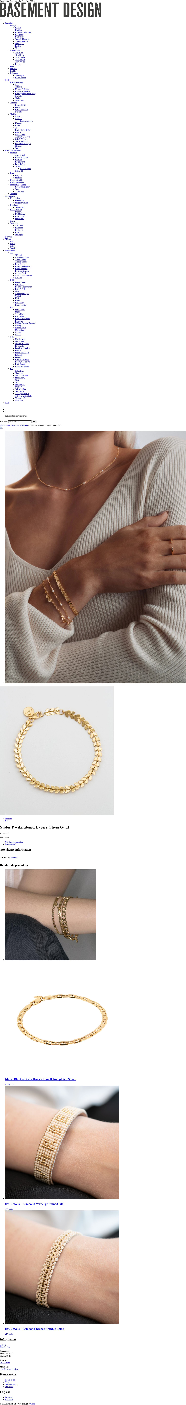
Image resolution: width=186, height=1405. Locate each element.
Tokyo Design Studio (23, 396)
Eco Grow (19, 284)
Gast (17, 291)
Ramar (17, 64)
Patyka (18, 350)
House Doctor (20, 305)
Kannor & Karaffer (22, 91)
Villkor (8, 1382)
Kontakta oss (10, 1380)
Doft (12, 173)
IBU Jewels (20, 309)
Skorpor (18, 146)
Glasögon (14, 205)
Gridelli (18, 296)
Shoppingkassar (21, 203)
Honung (18, 123)
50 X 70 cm (20, 57)
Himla (17, 300)
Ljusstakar (19, 37)
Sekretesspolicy (11, 1384)
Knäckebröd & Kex (23, 130)
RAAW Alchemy (22, 359)
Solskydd (19, 171)
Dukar (17, 107)
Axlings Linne (21, 262)
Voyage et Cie (20, 398)
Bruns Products (21, 269)
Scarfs (12, 221)
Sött (16, 148)
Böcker (18, 28)
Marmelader (20, 134)
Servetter (18, 96)
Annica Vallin (20, 259)
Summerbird (20, 384)
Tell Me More (20, 389)
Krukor (18, 46)
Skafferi (13, 114)
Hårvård (18, 159)
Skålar (17, 98)
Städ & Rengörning (18, 184)
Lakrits (18, 132)
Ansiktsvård (20, 155)
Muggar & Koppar (22, 89)
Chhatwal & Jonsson (23, 275)
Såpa (17, 189)
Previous (8, 819)
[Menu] (1, 19)
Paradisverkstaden (22, 348)
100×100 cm (20, 62)
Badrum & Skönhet (13, 150)
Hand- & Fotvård (22, 157)
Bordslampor (20, 78)
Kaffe (17, 125)
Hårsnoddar (20, 216)
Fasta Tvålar (20, 164)
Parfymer (19, 175)
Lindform (19, 321)
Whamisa (19, 400)
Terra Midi (19, 391)
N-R (12, 337)
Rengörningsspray (22, 187)
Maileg (18, 325)
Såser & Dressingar (23, 144)
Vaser (17, 48)
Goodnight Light (22, 294)
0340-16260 (5, 1362)
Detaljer (13, 25)
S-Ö (11, 369)
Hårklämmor (20, 214)
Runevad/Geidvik (22, 366)
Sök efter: (4, 421)
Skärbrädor (19, 100)
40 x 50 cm (19, 55)
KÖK (7, 80)
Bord (12, 241)
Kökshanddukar (21, 109)
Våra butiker (5, 1347)
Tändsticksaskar (21, 41)
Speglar (13, 248)
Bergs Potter (20, 264)
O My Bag (19, 341)
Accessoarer (10, 196)
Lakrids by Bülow (22, 319)
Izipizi (17, 312)
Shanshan (19, 373)
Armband (19, 225)
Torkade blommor (22, 39)
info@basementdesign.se (10, 1369)
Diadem (18, 212)
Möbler (8, 239)
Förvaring (14, 69)
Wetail (32, 1404)
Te (16, 128)
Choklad (18, 119)
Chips (17, 116)
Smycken (14, 223)
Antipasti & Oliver (22, 137)
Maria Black (20, 330)
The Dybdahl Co (22, 394)
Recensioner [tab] (10, 844)
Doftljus (18, 30)
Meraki (18, 332)
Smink (17, 166)
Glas (17, 84)
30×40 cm (19, 53)
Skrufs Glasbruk (21, 375)
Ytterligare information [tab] (14, 842)
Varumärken (10, 250)
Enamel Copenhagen (23, 287)
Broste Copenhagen (23, 266)
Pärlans (18, 357)
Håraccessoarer (16, 209)
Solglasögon (20, 207)
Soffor (12, 246)
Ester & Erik (20, 289)
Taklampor (19, 75)
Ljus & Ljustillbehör (23, 32)
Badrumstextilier (16, 180)
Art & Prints (15, 50)
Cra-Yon (18, 278)
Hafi (17, 298)
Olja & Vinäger (21, 139)
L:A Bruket (19, 316)
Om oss (3, 1345)
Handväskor (15, 198)
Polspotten (19, 355)
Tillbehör (13, 194)
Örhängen (19, 234)
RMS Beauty (25, 169)
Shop (7, 425)
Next (7, 821)
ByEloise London (22, 271)
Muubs (18, 334)
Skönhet (13, 153)
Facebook (9, 1399)
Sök (34, 422)
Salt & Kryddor (21, 141)
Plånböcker (19, 200)
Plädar (12, 66)
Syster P (18, 387)
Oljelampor (19, 44)
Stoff (17, 382)
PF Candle (19, 346)
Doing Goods (20, 282)
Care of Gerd (20, 273)
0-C (11, 253)
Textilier (13, 103)
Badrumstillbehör (17, 182)
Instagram (9, 1397)
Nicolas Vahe (20, 339)
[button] (1, 428)
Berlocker (19, 230)
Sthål (17, 380)
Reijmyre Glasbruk (22, 362)
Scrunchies (19, 219)
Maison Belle (20, 328)
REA (7, 403)
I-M (11, 307)
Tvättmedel (19, 191)
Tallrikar (18, 87)
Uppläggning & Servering (25, 94)
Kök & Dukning (16, 82)
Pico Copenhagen (22, 353)
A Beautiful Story (22, 257)
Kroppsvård (20, 162)
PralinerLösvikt (26, 121)
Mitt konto (9, 1387)
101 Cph (18, 255)
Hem (2, 425)
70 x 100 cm (20, 59)
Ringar (18, 232)
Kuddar (13, 71)
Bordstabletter (20, 105)
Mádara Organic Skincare (25, 323)
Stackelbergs (20, 378)
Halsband (19, 228)
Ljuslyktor (19, 34)
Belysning (14, 73)
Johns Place (20, 314)
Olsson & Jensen (22, 344)
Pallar (12, 244)
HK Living (19, 303)
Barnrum (8, 237)
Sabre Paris (19, 371)
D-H (12, 280)
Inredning (9, 23)
